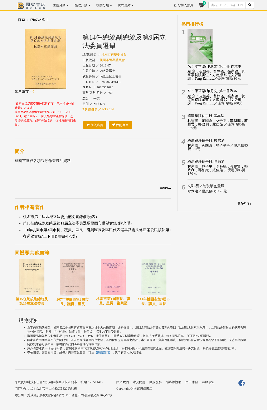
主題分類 (59, 5)
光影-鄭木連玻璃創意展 (206, 186)
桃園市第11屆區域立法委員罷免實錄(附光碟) (60, 217)
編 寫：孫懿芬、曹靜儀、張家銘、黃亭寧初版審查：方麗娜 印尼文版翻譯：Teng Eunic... (216, 74)
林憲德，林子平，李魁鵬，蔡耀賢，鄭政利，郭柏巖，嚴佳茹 (218, 168)
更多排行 (244, 203)
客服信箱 (208, 382)
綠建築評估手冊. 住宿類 (206, 161)
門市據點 (191, 382)
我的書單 (121, 125)
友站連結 (124, 5)
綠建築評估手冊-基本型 (206, 116)
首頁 (21, 20)
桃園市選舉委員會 (113, 54)
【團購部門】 (103, 352)
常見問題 (139, 382)
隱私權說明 (173, 382)
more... (165, 187)
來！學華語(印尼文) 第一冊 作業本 (214, 66)
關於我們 (122, 382)
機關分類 (103, 5)
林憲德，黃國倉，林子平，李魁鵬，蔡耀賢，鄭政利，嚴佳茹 (218, 122)
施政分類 (81, 5)
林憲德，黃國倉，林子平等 (209, 145)
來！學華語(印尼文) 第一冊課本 (212, 91)
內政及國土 (39, 20)
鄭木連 (193, 191)
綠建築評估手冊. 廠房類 (206, 140)
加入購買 (96, 125)
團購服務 (155, 382)
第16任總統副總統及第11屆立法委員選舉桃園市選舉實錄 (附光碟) (77, 223)
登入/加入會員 (183, 5)
